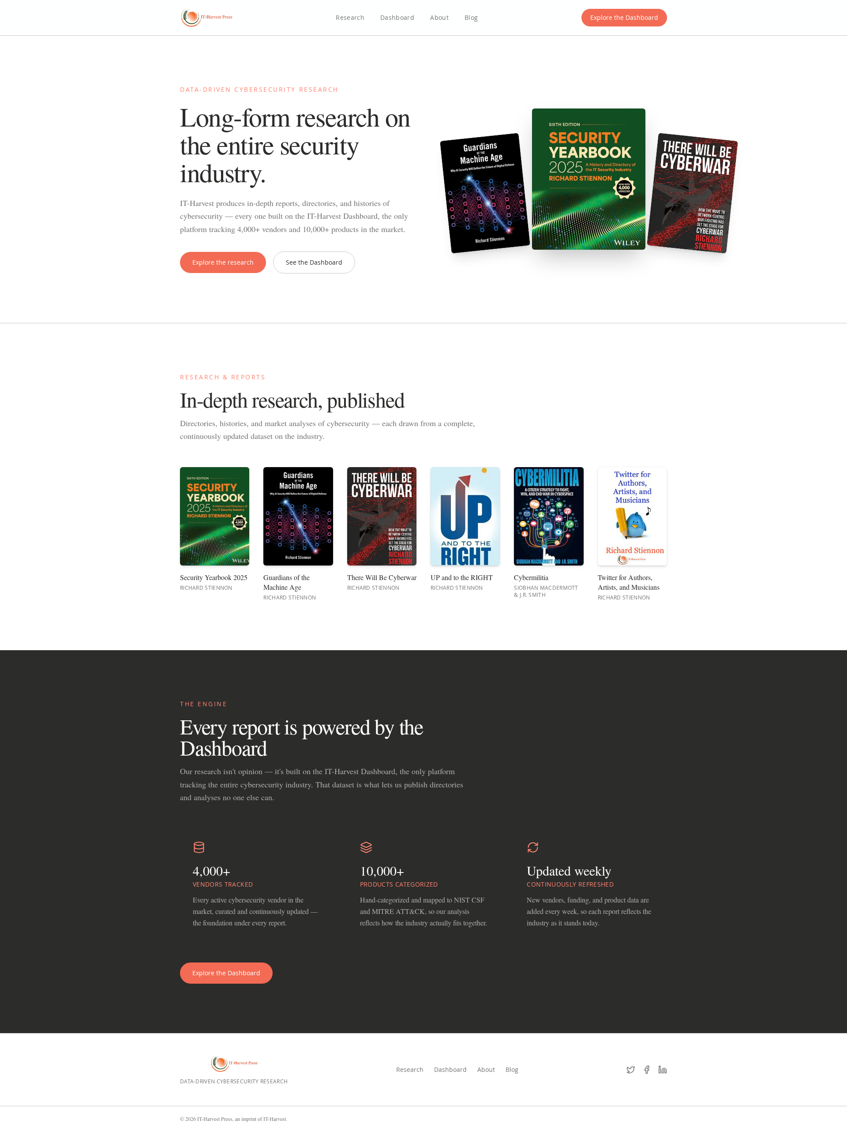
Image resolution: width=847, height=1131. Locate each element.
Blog (471, 17)
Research (350, 17)
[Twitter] (630, 1069)
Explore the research (223, 262)
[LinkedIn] (662, 1069)
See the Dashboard (314, 262)
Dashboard (397, 17)
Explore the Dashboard (624, 17)
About (439, 17)
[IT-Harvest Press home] (206, 17)
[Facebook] (646, 1069)
